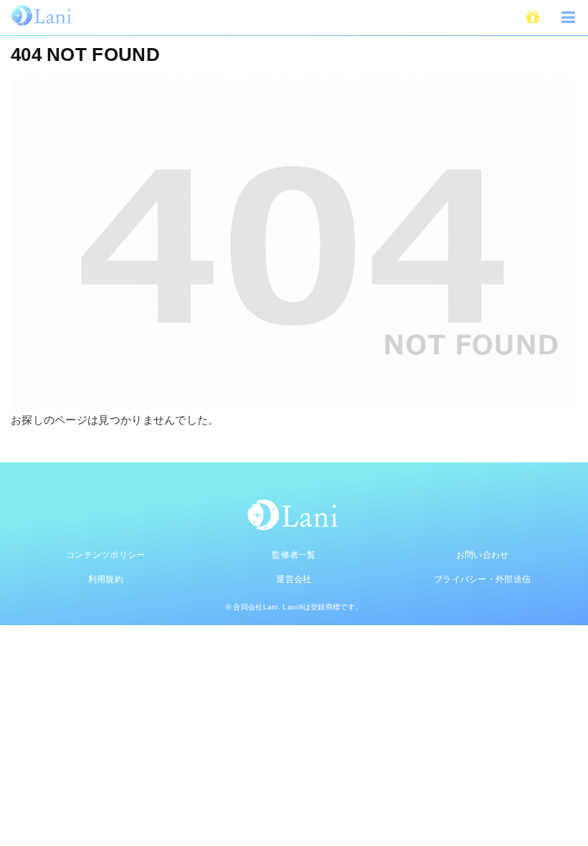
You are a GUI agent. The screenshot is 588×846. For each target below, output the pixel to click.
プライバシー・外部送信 (482, 579)
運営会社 (293, 579)
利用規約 (105, 579)
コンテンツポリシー (106, 555)
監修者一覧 (294, 555)
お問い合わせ (482, 555)
